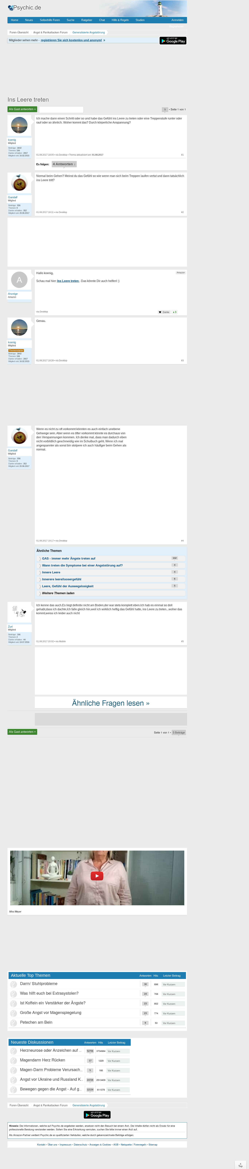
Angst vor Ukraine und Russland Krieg (53, 1079)
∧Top (240, 1165)
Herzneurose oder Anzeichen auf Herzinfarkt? (60, 1050)
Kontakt (41, 1144)
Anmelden (178, 20)
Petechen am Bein (36, 1022)
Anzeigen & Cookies (100, 1144)
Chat (102, 20)
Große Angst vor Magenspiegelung (50, 1012)
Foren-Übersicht (19, 1105)
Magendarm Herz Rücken (42, 1059)
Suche (70, 20)
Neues (29, 20)
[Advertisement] (111, 670)
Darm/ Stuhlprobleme (38, 983)
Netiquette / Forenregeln (133, 1144)
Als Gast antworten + (22, 109)
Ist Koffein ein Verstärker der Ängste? (52, 1002)
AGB (115, 1144)
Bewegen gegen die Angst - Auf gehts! (54, 1088)
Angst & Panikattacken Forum (50, 1105)
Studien (140, 20)
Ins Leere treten (28, 99)
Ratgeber (86, 20)
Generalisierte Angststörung (89, 1105)
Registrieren (176, 26)
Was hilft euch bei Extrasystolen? (49, 993)
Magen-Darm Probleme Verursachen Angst (58, 1069)
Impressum (65, 1144)
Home (14, 20)
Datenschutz (80, 1144)
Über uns (52, 1144)
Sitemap (153, 1144)
